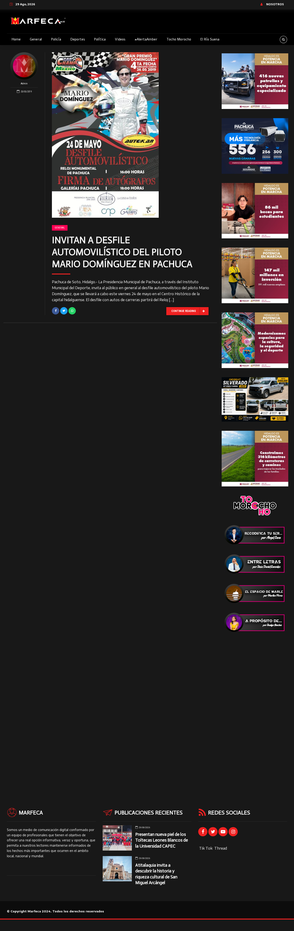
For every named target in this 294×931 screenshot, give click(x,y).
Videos (120, 39)
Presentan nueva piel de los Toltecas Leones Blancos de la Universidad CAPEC (161, 840)
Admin (24, 83)
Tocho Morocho (179, 39)
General (36, 39)
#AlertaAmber (146, 39)
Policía (56, 39)
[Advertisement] (255, 711)
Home (16, 39)
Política (100, 39)
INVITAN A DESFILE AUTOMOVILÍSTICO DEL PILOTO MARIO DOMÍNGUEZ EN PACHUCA (122, 251)
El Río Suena (209, 39)
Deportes (77, 39)
